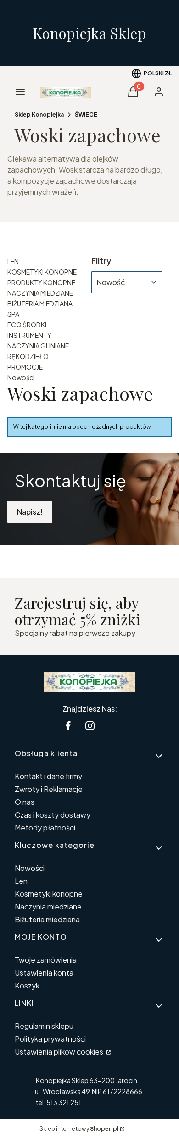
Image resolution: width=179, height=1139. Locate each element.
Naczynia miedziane (48, 906)
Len (21, 881)
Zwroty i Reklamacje (49, 789)
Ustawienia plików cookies (60, 1051)
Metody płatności (45, 827)
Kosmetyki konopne (49, 893)
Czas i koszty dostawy (52, 814)
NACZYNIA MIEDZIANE (40, 293)
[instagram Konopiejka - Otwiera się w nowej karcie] (89, 725)
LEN (13, 261)
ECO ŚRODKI (26, 324)
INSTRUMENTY (29, 335)
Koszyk (27, 985)
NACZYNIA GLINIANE (38, 346)
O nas (24, 802)
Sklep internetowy (78, 1128)
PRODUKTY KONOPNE (41, 282)
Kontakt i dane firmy (48, 776)
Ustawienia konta (44, 972)
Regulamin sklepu (44, 1026)
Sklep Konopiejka (39, 114)
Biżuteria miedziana (47, 919)
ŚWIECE (86, 114)
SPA (13, 314)
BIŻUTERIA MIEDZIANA (40, 303)
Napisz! (30, 511)
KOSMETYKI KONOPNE (42, 272)
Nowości (20, 377)
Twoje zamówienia (46, 960)
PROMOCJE (25, 367)
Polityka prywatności (50, 1039)
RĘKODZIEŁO (28, 356)
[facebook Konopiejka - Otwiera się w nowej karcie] (67, 725)
